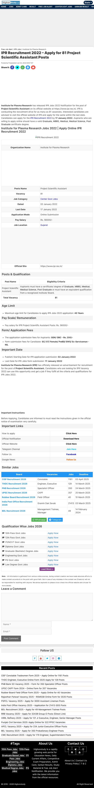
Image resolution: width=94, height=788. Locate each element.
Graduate (47, 121)
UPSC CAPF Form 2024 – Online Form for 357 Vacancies (29, 688)
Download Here (71, 438)
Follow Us (71, 459)
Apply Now (53, 533)
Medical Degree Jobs (13, 768)
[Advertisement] (47, 27)
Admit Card (21, 7)
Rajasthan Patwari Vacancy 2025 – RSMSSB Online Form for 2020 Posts (36, 697)
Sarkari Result (82, 7)
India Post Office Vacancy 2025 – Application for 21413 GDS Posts (33, 705)
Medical (64, 121)
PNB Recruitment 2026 (14, 488)
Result (32, 7)
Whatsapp (40, 519)
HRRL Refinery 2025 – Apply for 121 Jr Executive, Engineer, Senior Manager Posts (41, 718)
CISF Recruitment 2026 (14, 479)
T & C (83, 763)
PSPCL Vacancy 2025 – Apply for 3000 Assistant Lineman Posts (33, 701)
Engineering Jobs (15, 762)
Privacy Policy (72, 763)
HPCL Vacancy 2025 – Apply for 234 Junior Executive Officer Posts (34, 726)
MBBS (56, 121)
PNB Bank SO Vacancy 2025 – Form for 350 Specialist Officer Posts (34, 684)
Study (11, 2)
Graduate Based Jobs (13, 755)
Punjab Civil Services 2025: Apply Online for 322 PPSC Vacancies (33, 722)
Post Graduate (44, 289)
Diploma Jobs (15, 765)
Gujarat (44, 225)
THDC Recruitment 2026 (14, 483)
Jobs (11, 7)
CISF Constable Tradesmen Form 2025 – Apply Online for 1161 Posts (34, 675)
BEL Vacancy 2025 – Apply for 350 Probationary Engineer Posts (32, 731)
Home (3, 7)
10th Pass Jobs (10, 749)
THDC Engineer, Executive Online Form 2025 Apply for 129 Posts (33, 680)
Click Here (71, 433)
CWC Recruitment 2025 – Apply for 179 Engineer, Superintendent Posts (36, 735)
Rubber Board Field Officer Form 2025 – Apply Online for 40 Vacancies (36, 692)
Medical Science (77, 121)
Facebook (71, 454)
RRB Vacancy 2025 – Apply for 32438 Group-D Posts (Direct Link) (33, 714)
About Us (69, 760)
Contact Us (81, 760)
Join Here (71, 449)
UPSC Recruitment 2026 (14, 492)
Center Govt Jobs (63, 7)
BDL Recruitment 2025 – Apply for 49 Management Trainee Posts (33, 709)
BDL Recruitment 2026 (13, 511)
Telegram (56, 519)
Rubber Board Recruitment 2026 (18, 497)
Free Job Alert (45, 7)
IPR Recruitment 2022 (41, 118)
